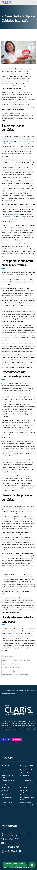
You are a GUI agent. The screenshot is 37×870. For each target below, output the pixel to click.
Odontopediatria (25, 780)
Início (3, 690)
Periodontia (5, 765)
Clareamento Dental (26, 772)
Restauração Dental (26, 805)
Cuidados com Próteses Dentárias (12, 660)
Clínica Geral (5, 794)
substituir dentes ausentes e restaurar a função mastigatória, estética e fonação (18, 139)
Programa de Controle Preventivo (27, 766)
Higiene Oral (5, 664)
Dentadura (27, 660)
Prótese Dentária (7, 671)
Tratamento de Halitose (27, 783)
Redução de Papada (26, 802)
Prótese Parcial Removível (9, 675)
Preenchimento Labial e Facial (27, 798)
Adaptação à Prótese (8, 656)
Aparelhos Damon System (7, 783)
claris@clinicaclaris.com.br (12, 843)
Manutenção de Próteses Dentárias (12, 667)
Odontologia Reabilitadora (14, 690)
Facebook (8, 739)
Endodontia (24, 794)
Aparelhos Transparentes (5, 791)
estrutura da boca (14, 214)
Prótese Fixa (17, 671)
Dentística (23, 787)
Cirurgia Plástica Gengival (25, 791)
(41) (12, 847)
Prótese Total (23, 675)
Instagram (18, 739)
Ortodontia (4, 770)
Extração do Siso (6, 797)
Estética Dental (6, 772)
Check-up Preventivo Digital (8, 776)
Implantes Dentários (17, 664)
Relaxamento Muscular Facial (8, 805)
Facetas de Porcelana (27, 770)
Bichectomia (5, 787)
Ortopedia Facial (25, 775)
